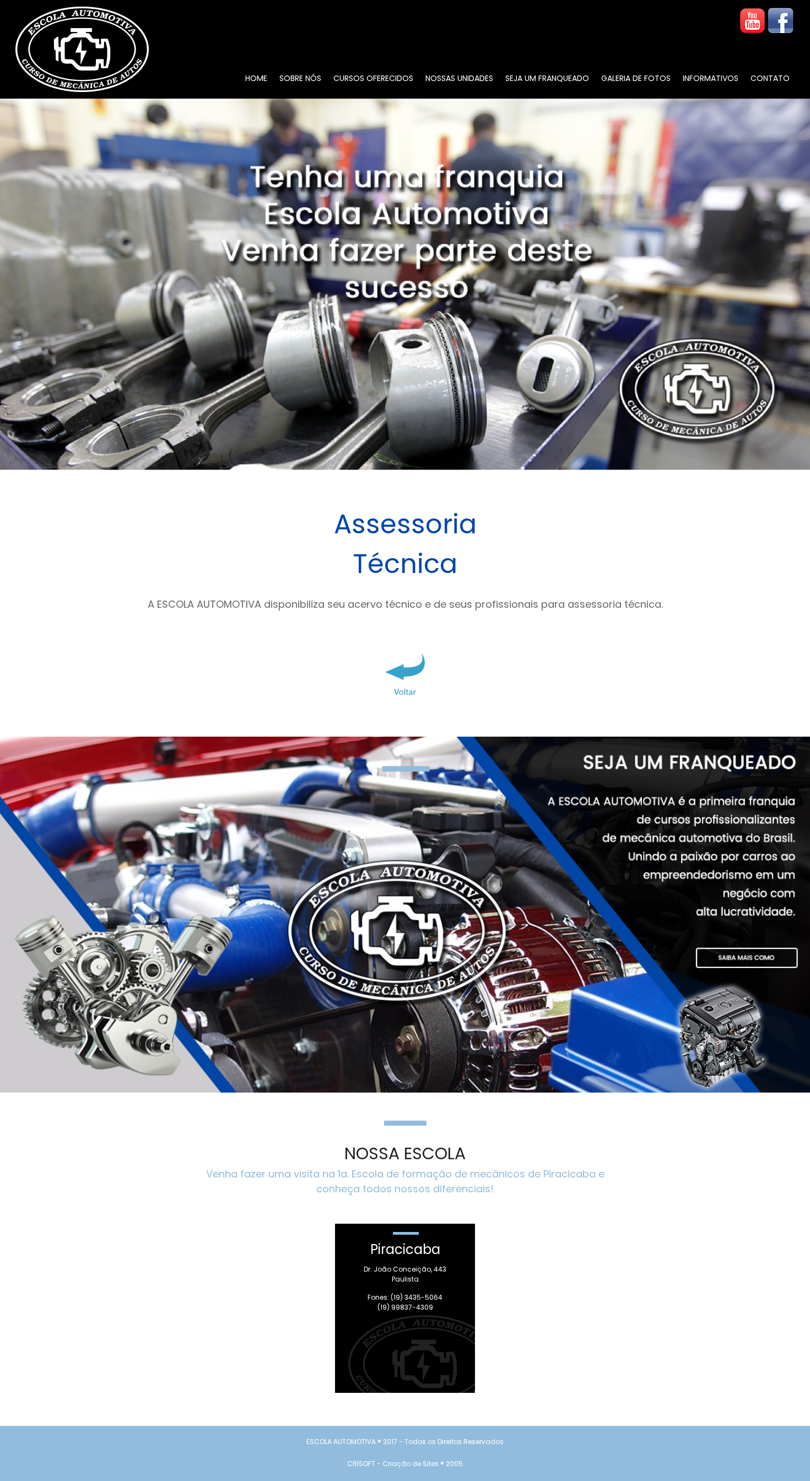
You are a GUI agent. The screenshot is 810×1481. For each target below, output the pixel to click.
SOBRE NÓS (300, 78)
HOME (256, 78)
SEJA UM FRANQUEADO (547, 78)
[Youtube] (752, 20)
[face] (780, 21)
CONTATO (770, 78)
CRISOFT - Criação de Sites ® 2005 (405, 1463)
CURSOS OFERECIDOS (373, 78)
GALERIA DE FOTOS (636, 78)
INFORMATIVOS (710, 78)
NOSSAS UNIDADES (459, 78)
